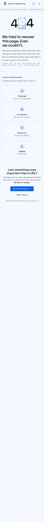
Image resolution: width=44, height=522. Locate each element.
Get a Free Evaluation (20, 189)
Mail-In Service (22, 195)
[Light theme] (33, 4)
